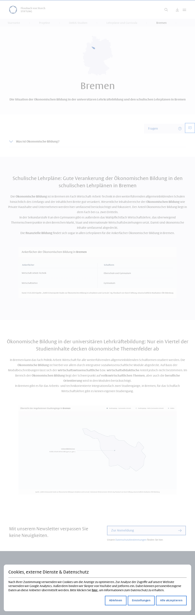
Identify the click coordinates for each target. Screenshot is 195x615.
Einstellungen (141, 600)
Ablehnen (115, 600)
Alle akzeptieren (171, 600)
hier (95, 590)
